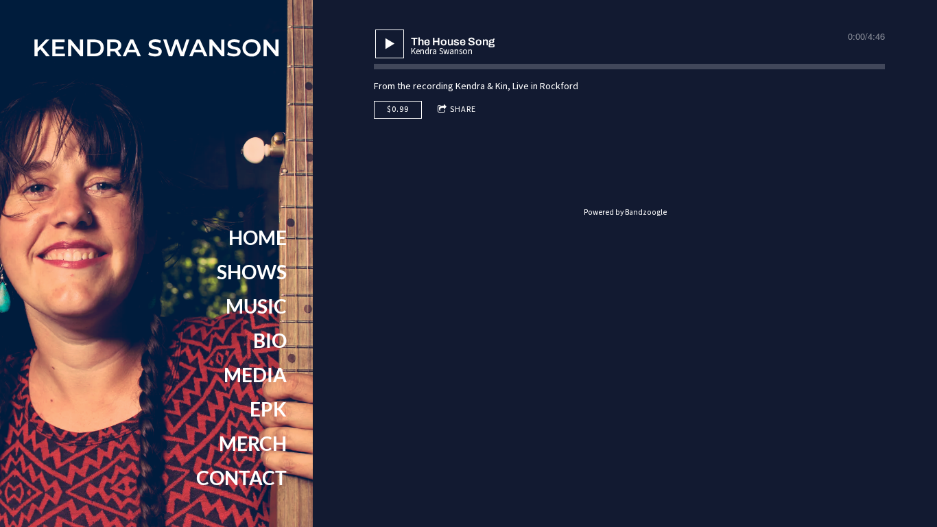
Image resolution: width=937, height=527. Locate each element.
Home (257, 237)
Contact (241, 477)
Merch (253, 443)
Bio (270, 340)
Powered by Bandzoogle (625, 212)
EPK (268, 409)
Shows (252, 271)
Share (463, 109)
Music (256, 306)
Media (255, 374)
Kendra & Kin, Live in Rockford (516, 86)
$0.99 (398, 109)
